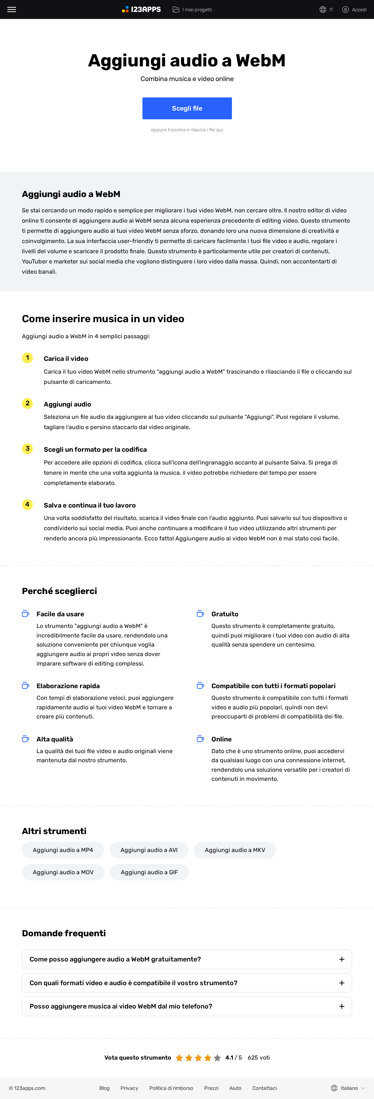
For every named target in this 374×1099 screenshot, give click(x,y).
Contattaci (264, 1088)
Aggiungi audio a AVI (149, 850)
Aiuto (235, 1088)
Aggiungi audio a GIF (149, 872)
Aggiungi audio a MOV (63, 872)
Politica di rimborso (171, 1088)
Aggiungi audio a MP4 (63, 850)
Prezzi (211, 1088)
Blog (104, 1088)
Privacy (129, 1088)
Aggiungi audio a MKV (235, 850)
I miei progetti (197, 9)
